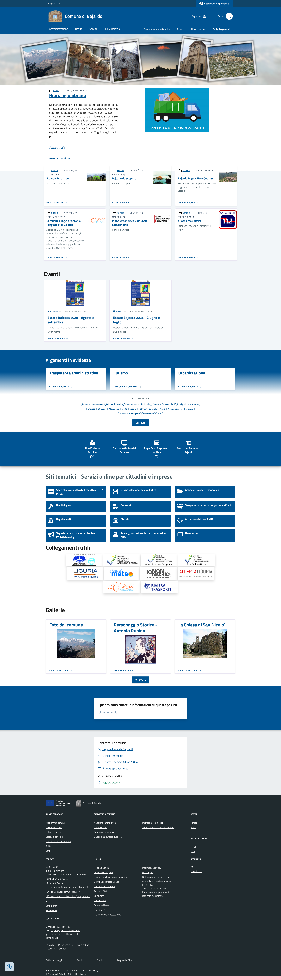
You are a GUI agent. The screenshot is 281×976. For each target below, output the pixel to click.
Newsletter (196, 871)
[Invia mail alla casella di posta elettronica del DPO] (61, 927)
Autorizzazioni (100, 827)
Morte (124, 409)
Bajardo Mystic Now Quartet (195, 178)
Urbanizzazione (198, 29)
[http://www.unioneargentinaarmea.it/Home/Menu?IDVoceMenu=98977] (159, 560)
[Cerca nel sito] (228, 16)
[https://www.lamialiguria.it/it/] (85, 573)
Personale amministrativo (58, 841)
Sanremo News (101, 905)
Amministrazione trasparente (156, 881)
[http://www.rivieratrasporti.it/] (159, 587)
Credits (100, 960)
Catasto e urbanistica (104, 832)
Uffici (48, 851)
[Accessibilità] (9, 966)
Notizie (194, 822)
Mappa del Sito (124, 960)
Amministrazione (58, 29)
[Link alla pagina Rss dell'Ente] (192, 867)
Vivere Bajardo (112, 29)
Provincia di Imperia (103, 872)
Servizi (93, 29)
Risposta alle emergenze (129, 413)
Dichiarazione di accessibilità (107, 914)
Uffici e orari (51, 905)
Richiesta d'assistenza (153, 896)
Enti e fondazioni (54, 832)
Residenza (188, 409)
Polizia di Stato (101, 891)
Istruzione (102, 409)
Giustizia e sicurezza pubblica (108, 836)
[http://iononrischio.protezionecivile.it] (158, 573)
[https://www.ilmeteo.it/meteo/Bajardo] (121, 573)
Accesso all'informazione (92, 404)
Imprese (91, 409)
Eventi (194, 851)
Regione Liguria (54, 3)
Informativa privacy (151, 867)
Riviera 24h (99, 910)
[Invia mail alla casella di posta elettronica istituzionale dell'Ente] (70, 887)
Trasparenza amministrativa (157, 29)
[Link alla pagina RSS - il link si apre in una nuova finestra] (204, 16)
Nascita (133, 409)
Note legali (147, 872)
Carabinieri (99, 896)
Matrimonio (114, 409)
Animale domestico (114, 404)
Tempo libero (148, 413)
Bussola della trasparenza (106, 881)
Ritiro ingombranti (67, 95)
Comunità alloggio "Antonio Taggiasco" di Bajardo (63, 223)
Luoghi (194, 847)
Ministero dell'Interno (104, 886)
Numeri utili (51, 910)
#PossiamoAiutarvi (190, 221)
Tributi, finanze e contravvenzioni (158, 827)
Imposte (195, 404)
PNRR (159, 413)
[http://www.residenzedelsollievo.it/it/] (121, 587)
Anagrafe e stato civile (105, 822)
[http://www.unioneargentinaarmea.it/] (121, 560)
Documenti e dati (54, 827)
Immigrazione (183, 404)
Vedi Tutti (140, 423)
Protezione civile (175, 409)
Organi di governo (54, 836)
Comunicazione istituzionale (137, 404)
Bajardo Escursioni (58, 178)
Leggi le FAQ (148, 885)
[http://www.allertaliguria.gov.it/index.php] (196, 573)
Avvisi (193, 827)
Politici (49, 846)
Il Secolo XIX (100, 900)
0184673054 (61, 878)
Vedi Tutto (140, 680)
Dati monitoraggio (54, 960)
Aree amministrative (55, 822)
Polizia (162, 409)
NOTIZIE (54, 170)
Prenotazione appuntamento (156, 892)
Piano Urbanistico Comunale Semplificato (129, 223)
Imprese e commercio (152, 822)
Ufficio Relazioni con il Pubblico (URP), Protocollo (68, 899)
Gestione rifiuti (168, 404)
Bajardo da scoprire (124, 178)
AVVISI (56, 90)
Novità (78, 29)
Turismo (180, 29)
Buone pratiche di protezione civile (110, 877)
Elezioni (155, 404)
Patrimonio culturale (148, 409)
